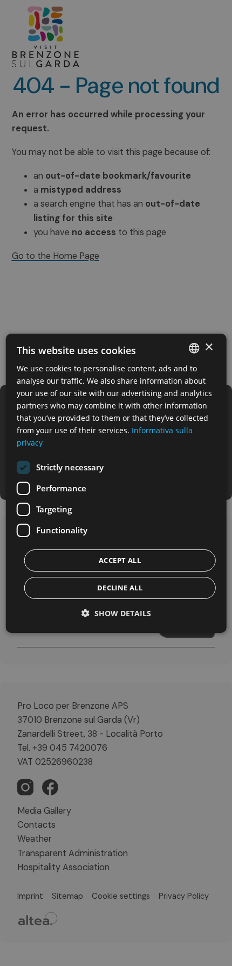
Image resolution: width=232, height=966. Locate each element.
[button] (116, 613)
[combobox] (193, 347)
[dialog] (116, 482)
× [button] (208, 347)
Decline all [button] (119, 588)
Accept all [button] (120, 560)
